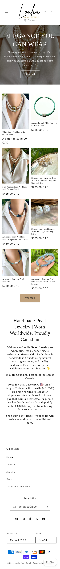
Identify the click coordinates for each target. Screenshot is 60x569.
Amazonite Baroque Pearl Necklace (13, 280)
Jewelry (10, 464)
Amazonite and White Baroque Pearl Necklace (44, 124)
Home (9, 457)
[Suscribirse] (46, 507)
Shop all (30, 74)
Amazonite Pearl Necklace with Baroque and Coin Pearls (15, 238)
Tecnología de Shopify (43, 563)
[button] (6, 12)
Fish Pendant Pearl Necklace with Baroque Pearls (14, 188)
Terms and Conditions (18, 486)
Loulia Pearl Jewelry (24, 563)
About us (11, 472)
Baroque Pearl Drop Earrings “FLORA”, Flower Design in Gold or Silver (43, 180)
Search (10, 479)
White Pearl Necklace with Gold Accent (13, 133)
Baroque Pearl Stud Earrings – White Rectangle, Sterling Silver (44, 231)
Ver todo (30, 297)
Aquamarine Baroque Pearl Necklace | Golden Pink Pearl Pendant (43, 281)
